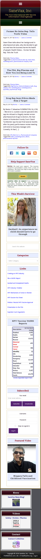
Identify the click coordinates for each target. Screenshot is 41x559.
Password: (23, 420)
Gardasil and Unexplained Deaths (18, 283)
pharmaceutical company (21, 61)
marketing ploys (16, 88)
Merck (27, 136)
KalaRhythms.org (26, 556)
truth (30, 61)
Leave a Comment (26, 37)
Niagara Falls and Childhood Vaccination (23, 477)
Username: (23, 414)
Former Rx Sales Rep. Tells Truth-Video (21, 32)
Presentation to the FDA (15, 307)
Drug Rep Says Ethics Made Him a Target (20, 99)
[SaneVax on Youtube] (28, 154)
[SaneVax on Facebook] (11, 154)
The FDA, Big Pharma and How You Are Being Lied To (20, 71)
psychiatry (6, 89)
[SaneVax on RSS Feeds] (34, 154)
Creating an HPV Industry (15, 273)
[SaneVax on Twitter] (16, 154)
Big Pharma (14, 86)
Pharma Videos (14, 58)
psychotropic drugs (15, 89)
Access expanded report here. (22, 378)
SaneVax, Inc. (20, 10)
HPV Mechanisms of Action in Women (19, 293)
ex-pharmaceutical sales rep (19, 60)
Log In (13, 431)
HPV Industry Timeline (14, 288)
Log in (36, 556)
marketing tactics (8, 61)
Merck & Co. (16, 135)
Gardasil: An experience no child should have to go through (23, 231)
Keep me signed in (24, 426)
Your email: (22, 395)
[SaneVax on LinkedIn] (22, 154)
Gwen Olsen (31, 60)
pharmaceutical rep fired (10, 138)
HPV (11, 135)
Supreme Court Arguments (16, 312)
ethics (13, 136)
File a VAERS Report (13, 278)
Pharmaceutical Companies (29, 135)
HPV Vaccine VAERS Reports (23, 322)
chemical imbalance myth (26, 86)
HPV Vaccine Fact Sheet (15, 297)
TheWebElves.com (9, 556)
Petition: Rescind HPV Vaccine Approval (20, 302)
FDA (10, 88)
